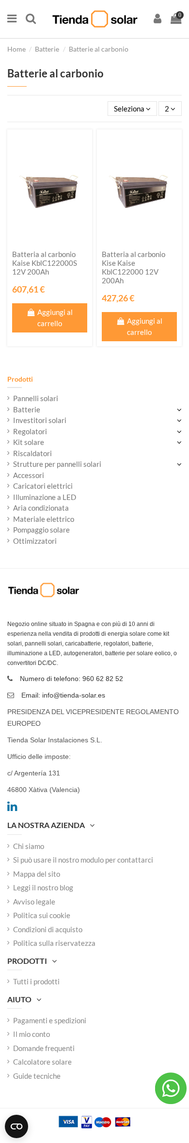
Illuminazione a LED (44, 497)
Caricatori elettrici (43, 485)
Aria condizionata (41, 507)
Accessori (28, 475)
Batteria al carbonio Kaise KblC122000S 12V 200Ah (44, 263)
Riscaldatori (32, 453)
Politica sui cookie (41, 915)
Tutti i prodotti (36, 981)
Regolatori (30, 431)
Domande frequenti (44, 1048)
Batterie (26, 409)
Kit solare (28, 442)
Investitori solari (39, 420)
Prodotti (20, 379)
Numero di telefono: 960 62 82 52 (71, 678)
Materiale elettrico (43, 519)
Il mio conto (31, 1034)
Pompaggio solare (41, 529)
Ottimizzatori (35, 540)
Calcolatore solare (42, 1061)
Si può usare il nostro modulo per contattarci (83, 859)
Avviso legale (34, 901)
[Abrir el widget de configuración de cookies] (16, 1126)
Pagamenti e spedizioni (49, 1020)
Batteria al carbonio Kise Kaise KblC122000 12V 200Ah (133, 267)
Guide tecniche (37, 1075)
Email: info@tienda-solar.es (63, 695)
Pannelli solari (35, 398)
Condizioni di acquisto (47, 929)
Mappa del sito (36, 873)
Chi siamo (28, 846)
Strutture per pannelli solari (57, 464)
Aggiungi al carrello (55, 318)
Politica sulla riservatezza (54, 943)
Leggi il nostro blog (43, 887)
